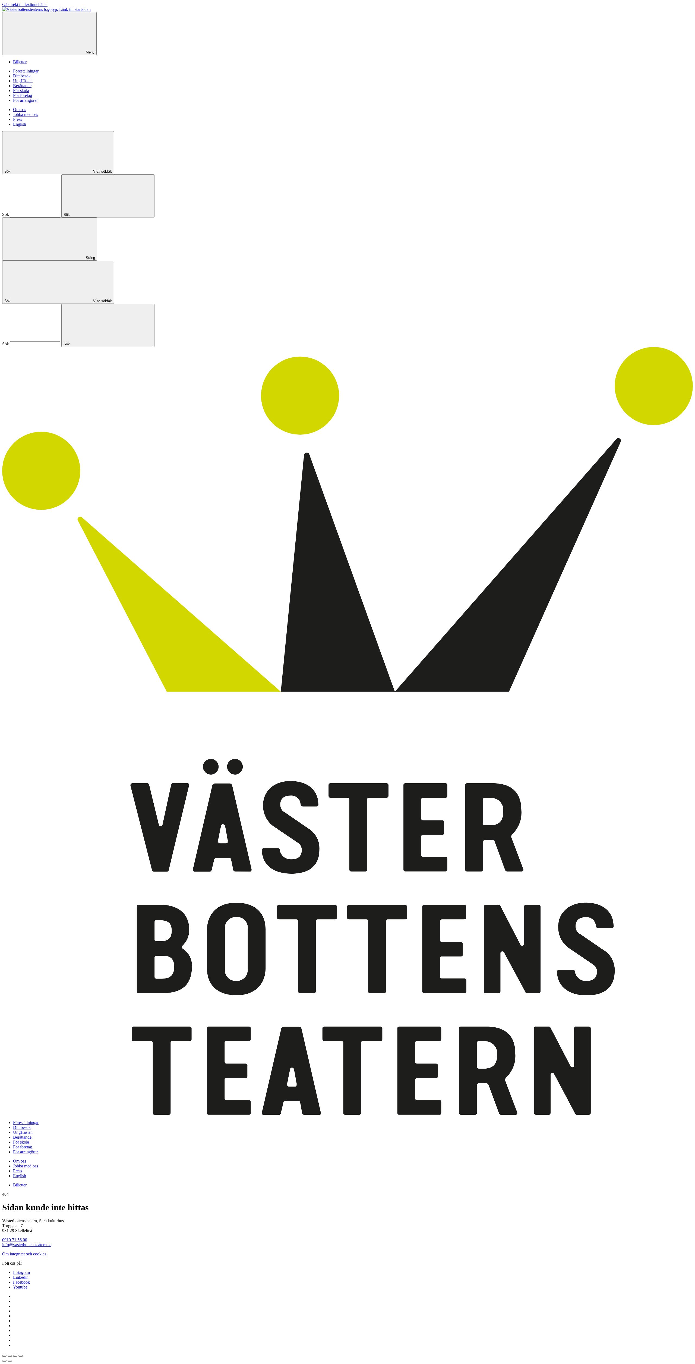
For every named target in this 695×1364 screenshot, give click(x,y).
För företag (22, 95)
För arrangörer (25, 100)
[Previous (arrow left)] (4, 1361)
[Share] (10, 1356)
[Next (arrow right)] (10, 1361)
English (19, 124)
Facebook (21, 1282)
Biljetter (20, 61)
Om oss (19, 109)
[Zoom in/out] (20, 1356)
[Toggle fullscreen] (15, 1356)
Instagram (21, 1272)
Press (17, 119)
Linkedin (21, 1277)
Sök (5, 214)
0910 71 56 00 (14, 1239)
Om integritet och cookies (24, 1254)
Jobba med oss (25, 114)
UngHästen (23, 80)
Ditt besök (22, 76)
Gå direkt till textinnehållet (25, 4)
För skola (21, 90)
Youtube (20, 1287)
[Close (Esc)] (4, 1356)
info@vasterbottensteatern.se (26, 1244)
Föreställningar (26, 71)
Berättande (22, 85)
